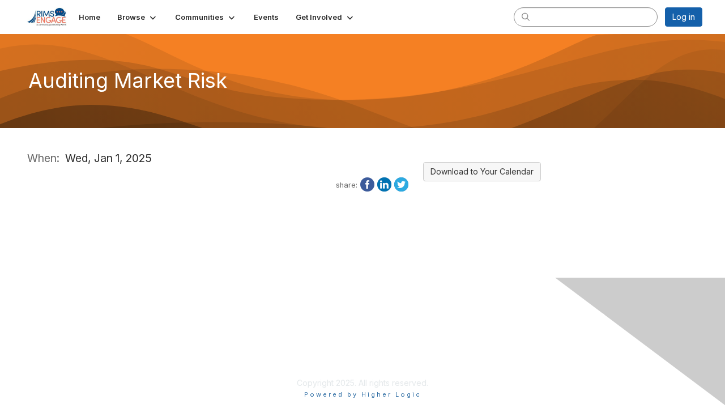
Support (273, 361)
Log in (683, 17)
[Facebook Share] (367, 183)
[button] (138, 17)
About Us (493, 338)
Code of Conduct (290, 371)
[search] (526, 16)
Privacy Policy (284, 349)
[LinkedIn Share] (384, 183)
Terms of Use (501, 349)
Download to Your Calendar (482, 171)
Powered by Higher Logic (362, 394)
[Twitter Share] (401, 183)
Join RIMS (276, 338)
